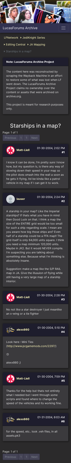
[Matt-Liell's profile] (11, 150)
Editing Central (15, 44)
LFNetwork (11, 37)
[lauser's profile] (11, 199)
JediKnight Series (33, 37)
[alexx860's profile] (11, 329)
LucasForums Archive (20, 28)
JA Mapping (37, 44)
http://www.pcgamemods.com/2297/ (31, 346)
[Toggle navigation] (63, 28)
